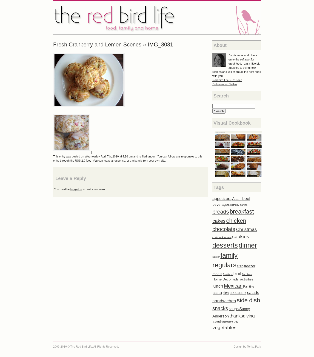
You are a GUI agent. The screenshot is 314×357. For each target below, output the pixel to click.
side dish (248, 300)
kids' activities (242, 279)
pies (226, 293)
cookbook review (221, 237)
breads (220, 211)
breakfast (242, 211)
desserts (225, 245)
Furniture (247, 274)
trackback (136, 160)
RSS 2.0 (80, 160)
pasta (217, 293)
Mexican (233, 286)
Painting (248, 286)
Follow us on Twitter (224, 84)
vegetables (224, 327)
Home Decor (222, 279)
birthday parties (239, 204)
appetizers (221, 198)
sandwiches (224, 300)
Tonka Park (254, 346)
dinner (248, 245)
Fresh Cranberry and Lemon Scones (97, 44)
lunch (217, 286)
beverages (221, 204)
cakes (219, 221)
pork (242, 293)
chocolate (223, 229)
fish (240, 266)
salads (253, 292)
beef (246, 198)
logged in (76, 189)
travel (216, 321)
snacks (220, 308)
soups (234, 309)
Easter (216, 256)
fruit (237, 273)
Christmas (246, 229)
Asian (237, 199)
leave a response (114, 160)
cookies (240, 236)
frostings (228, 274)
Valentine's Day (229, 321)
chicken (236, 220)
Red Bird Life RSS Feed (227, 80)
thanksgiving (242, 315)
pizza (234, 293)
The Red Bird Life (157, 17)
